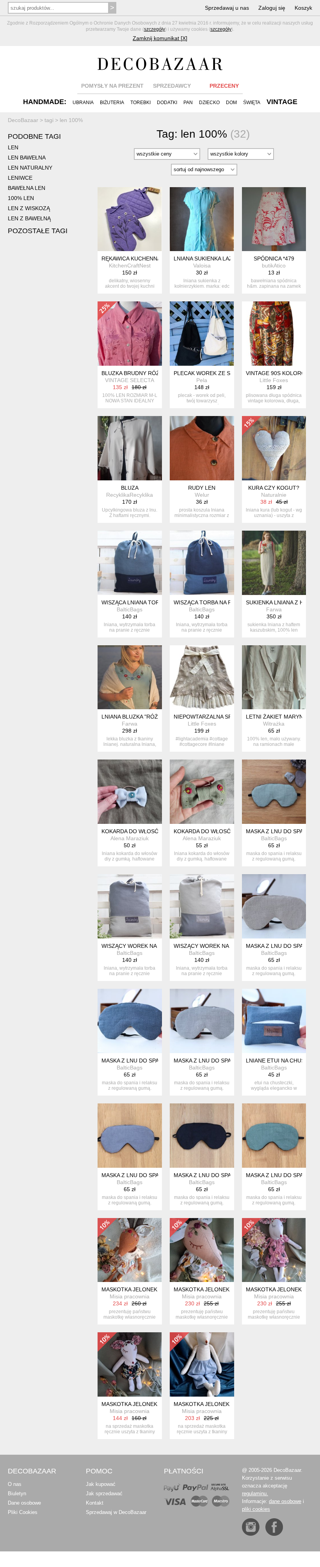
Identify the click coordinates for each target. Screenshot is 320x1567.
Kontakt (94, 1503)
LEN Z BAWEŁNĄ (29, 218)
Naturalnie (273, 495)
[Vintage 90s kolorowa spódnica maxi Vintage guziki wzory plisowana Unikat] (274, 333)
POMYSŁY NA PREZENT (112, 86)
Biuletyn (17, 1493)
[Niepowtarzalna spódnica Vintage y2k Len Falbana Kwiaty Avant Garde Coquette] (202, 677)
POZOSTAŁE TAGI (38, 231)
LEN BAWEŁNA (27, 157)
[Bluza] (130, 448)
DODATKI (167, 102)
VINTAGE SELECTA (129, 380)
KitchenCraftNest (130, 265)
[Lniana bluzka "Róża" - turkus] (130, 677)
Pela (201, 380)
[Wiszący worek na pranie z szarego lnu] (130, 906)
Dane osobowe (24, 1503)
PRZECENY (224, 86)
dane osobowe (285, 1501)
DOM (231, 102)
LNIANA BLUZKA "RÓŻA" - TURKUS (146, 717)
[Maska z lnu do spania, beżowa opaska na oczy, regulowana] (274, 906)
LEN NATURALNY (30, 168)
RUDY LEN (201, 488)
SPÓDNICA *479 (274, 258)
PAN (188, 102)
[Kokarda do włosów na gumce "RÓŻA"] (202, 792)
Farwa (274, 609)
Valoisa (202, 265)
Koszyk (303, 8)
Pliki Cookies (22, 1512)
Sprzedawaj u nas (227, 8)
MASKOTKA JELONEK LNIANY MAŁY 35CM (156, 1404)
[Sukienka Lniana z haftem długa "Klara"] (274, 563)
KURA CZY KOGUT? (273, 488)
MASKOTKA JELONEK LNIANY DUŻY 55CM (156, 1289)
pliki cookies (256, 1509)
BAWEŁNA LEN (26, 188)
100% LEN (21, 198)
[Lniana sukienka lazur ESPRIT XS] (202, 219)
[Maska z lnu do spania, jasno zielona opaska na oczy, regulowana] (274, 792)
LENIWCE (20, 178)
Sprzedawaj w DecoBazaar (116, 1512)
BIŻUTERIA (112, 102)
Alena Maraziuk (129, 838)
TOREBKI (140, 102)
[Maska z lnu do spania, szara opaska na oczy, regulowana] (202, 1021)
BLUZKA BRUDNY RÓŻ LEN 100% (144, 373)
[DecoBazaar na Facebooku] (274, 1527)
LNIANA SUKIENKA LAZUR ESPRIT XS (222, 258)
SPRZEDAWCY (172, 86)
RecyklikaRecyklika (129, 495)
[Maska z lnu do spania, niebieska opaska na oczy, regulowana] (130, 1021)
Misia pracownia (129, 1296)
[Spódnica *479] (274, 219)
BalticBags (129, 609)
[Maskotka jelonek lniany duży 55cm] (130, 1250)
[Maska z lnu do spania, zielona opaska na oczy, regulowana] (274, 1135)
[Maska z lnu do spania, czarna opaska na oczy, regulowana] (202, 1135)
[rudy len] (202, 448)
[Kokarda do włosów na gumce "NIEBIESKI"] (130, 792)
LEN (13, 147)
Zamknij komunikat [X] (160, 38)
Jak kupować (101, 1484)
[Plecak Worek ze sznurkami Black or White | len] (202, 333)
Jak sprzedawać (104, 1493)
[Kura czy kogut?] (274, 448)
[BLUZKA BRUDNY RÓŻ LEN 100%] (130, 333)
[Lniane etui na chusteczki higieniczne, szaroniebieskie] (274, 1021)
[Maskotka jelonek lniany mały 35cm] (130, 1364)
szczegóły (154, 29)
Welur (202, 495)
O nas (14, 1484)
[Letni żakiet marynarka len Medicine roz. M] (274, 677)
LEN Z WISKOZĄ (29, 208)
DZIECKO (209, 102)
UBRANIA (83, 102)
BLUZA (130, 488)
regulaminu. (255, 1493)
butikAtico (274, 265)
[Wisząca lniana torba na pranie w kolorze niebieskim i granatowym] (130, 563)
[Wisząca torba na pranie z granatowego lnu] (202, 563)
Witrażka (273, 724)
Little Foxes (274, 380)
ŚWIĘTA (251, 102)
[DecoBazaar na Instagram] (251, 1527)
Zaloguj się (271, 8)
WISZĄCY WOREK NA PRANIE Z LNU (221, 946)
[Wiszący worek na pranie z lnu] (202, 906)
